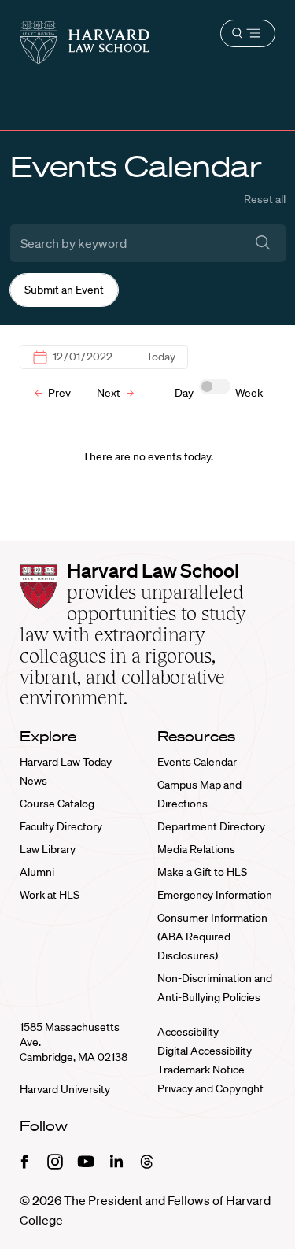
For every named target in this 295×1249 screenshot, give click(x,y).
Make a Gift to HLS (202, 872)
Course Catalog (57, 803)
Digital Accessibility (204, 1051)
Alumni (37, 872)
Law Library (48, 849)
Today (160, 356)
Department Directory (211, 826)
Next (110, 393)
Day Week (219, 393)
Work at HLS (49, 895)
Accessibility (188, 1032)
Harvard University (65, 1089)
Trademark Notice (201, 1069)
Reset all (265, 199)
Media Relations (196, 849)
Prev (58, 393)
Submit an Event (64, 290)
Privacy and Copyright (210, 1088)
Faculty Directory (61, 826)
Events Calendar (197, 762)
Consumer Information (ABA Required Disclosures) (212, 937)
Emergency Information (214, 895)
